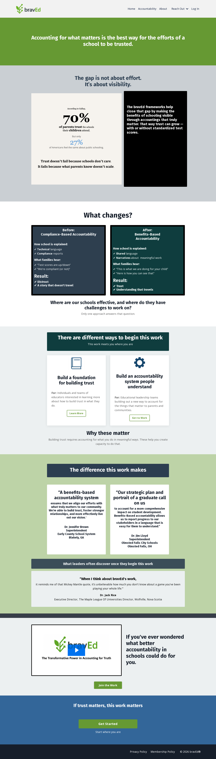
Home (131, 8)
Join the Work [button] (108, 685)
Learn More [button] (76, 413)
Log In (195, 8)
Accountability (147, 8)
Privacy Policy (138, 751)
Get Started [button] (108, 724)
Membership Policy (163, 751)
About (163, 8)
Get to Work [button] (139, 417)
